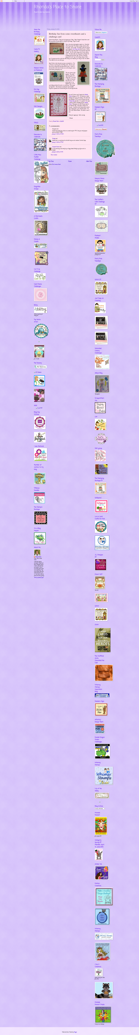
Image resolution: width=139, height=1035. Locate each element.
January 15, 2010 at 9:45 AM (57, 134)
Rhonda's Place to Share (57, 7)
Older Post (89, 161)
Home (70, 161)
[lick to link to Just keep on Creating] (100, 313)
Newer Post (50, 161)
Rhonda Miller (38, 557)
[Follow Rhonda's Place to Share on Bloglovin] (101, 33)
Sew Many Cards (76, 49)
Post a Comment (54, 155)
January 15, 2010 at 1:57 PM (57, 142)
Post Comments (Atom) (56, 164)
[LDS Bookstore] (37, 372)
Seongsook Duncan (55, 147)
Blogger (75, 1032)
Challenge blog (71, 101)
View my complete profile (39, 577)
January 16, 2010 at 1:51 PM (57, 152)
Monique (54, 138)
